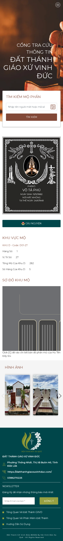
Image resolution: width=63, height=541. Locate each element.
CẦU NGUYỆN (34, 223)
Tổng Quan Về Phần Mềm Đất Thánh (27, 518)
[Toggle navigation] (57, 5)
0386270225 (14, 477)
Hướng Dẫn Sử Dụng (18, 524)
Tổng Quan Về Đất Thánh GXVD (24, 512)
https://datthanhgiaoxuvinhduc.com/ (30, 471)
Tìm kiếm (31, 117)
